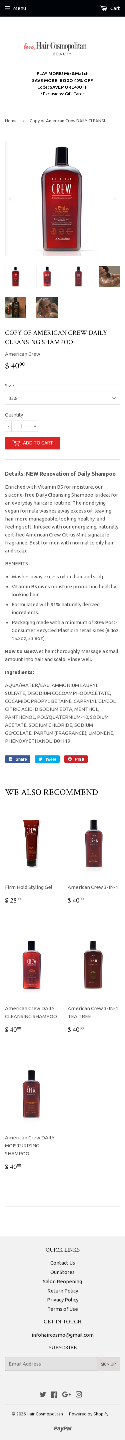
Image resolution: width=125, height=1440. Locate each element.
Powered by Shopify (88, 1413)
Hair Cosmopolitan (45, 1413)
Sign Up (108, 1364)
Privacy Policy (62, 1299)
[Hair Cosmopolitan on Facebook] (54, 1395)
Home (11, 120)
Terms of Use (62, 1309)
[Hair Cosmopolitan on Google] (66, 1395)
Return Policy (62, 1291)
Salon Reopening (62, 1281)
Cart (114, 8)
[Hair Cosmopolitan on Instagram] (79, 1395)
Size (9, 385)
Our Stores (62, 1272)
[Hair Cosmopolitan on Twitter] (43, 1395)
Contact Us (62, 1263)
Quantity (14, 415)
